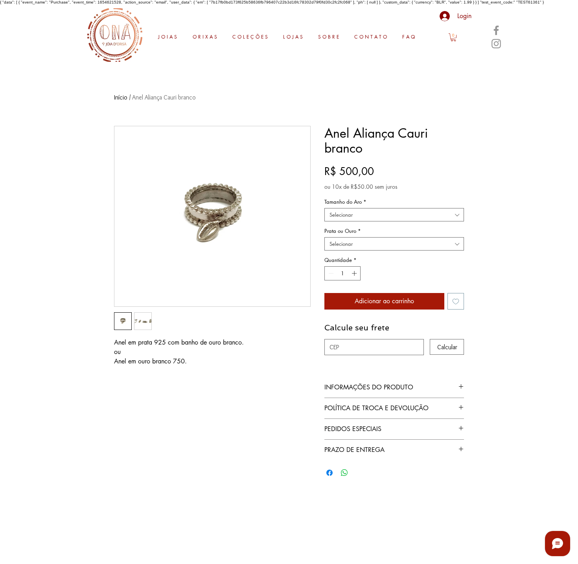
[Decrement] (330, 273)
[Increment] (355, 273)
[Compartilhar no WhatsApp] (344, 472)
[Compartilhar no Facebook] (329, 472)
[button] (453, 37)
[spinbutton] (342, 273)
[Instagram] (496, 43)
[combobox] (394, 214)
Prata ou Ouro (342, 231)
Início (120, 97)
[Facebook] (496, 30)
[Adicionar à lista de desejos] (455, 301)
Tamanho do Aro (345, 202)
